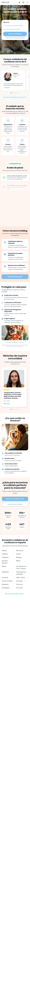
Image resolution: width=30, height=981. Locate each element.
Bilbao (18, 561)
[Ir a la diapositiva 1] (14, 52)
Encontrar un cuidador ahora (15, 499)
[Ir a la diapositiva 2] (15, 52)
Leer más (7, 401)
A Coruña (19, 588)
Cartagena (5, 588)
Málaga (18, 557)
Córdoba (5, 577)
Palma (4, 566)
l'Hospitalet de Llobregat (21, 573)
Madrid (4, 550)
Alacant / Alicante (5, 562)
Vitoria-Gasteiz (7, 581)
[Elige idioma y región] (19, 2)
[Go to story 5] (16, 409)
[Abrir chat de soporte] (23, 2)
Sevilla (18, 554)
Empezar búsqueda (15, 277)
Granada (19, 581)
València (5, 554)
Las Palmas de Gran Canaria (21, 567)
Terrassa (19, 584)
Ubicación (6, 22)
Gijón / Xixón (20, 577)
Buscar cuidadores (15, 34)
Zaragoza (5, 557)
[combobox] (15, 26)
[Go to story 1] (11, 409)
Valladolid (5, 572)
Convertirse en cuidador (15, 504)
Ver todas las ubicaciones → (15, 594)
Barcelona (19, 550)
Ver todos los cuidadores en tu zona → (15, 97)
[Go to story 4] (15, 409)
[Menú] (27, 2)
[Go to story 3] (14, 409)
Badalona (5, 584)
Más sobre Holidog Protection (15, 342)
